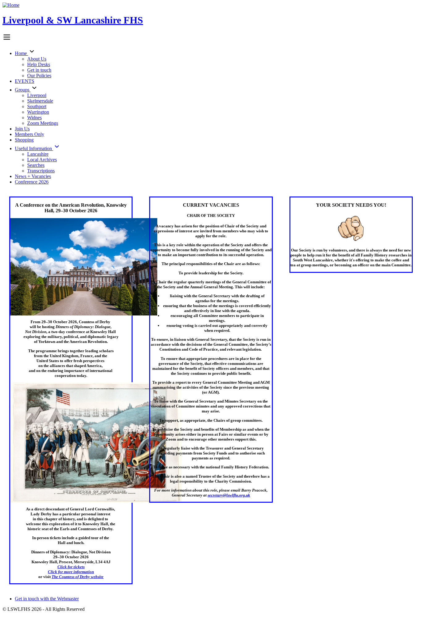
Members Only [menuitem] (29, 134)
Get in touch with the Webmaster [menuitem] (47, 598)
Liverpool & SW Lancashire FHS (72, 20)
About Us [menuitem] (36, 58)
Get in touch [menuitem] (39, 70)
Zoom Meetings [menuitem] (42, 123)
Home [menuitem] (21, 53)
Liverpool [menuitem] (36, 95)
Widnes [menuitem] (34, 117)
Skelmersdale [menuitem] (40, 101)
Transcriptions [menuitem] (41, 170)
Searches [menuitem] (35, 165)
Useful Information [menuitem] (34, 148)
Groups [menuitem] (23, 89)
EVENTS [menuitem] (24, 81)
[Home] (10, 5)
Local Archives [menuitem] (42, 159)
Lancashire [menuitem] (38, 154)
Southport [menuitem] (36, 106)
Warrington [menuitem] (38, 112)
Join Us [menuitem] (22, 128)
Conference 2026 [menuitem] (32, 181)
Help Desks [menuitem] (38, 64)
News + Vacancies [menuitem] (33, 176)
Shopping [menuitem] (24, 139)
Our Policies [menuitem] (39, 75)
